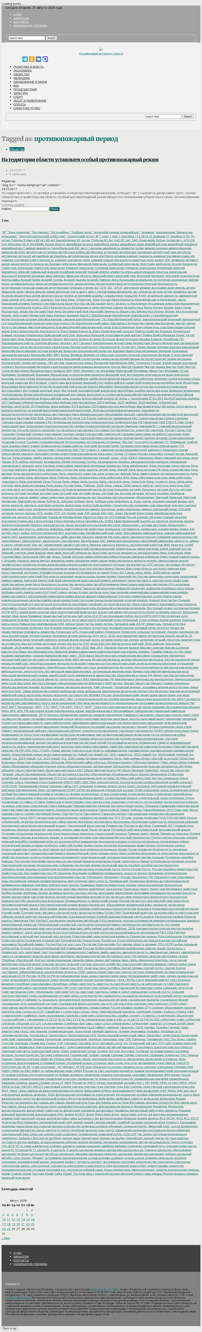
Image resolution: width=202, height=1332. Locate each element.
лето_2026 (107, 636)
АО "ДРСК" (115, 288)
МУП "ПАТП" (74, 707)
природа (101, 885)
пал (113, 806)
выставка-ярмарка (78, 414)
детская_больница (142, 489)
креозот (176, 612)
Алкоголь (162, 272)
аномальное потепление (153, 280)
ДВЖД (132, 458)
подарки (37, 845)
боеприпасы (34, 335)
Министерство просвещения (173, 675)
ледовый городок (121, 628)
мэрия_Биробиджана (89, 711)
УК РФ (80, 1067)
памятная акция (187, 806)
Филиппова (175, 1106)
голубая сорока (73, 434)
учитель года (93, 1087)
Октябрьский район (129, 778)
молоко (47, 695)
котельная (181, 608)
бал (57, 299)
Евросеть (89, 517)
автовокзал (10, 256)
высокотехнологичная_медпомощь (27, 414)
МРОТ (181, 699)
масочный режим (123, 655)
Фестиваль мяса (185, 1102)
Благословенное (123, 327)
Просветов (126, 901)
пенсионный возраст (51, 825)
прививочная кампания (18, 885)
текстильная (37, 1031)
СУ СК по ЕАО (62, 1019)
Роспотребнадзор (129, 940)
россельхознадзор (156, 940)
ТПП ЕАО (164, 1043)
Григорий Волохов (96, 446)
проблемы (29, 893)
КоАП (53, 592)
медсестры (103, 663)
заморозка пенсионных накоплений (131, 541)
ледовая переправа (63, 628)
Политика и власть (28, 67)
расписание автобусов (82, 920)
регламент (114, 924)
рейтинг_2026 (124, 928)
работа (172, 913)
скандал (104, 976)
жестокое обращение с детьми (129, 525)
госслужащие (95, 442)
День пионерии (36, 477)
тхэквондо (171, 1055)
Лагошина (120, 624)
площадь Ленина (184, 837)
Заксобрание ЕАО (93, 541)
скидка (171, 976)
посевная (177, 861)
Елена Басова (43, 521)
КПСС (14, 612)
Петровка (8, 833)
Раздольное (163, 916)
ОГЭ (56, 778)
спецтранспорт (158, 1003)
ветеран (155, 359)
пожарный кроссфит (16, 853)
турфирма (156, 1055)
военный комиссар (15, 382)
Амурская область (78, 276)
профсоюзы (176, 905)
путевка (98, 913)
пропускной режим (104, 901)
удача (159, 1063)
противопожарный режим (58, 905)
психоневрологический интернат (175, 909)
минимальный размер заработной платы (45, 675)
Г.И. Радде (88, 418)
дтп (63, 513)
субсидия (22, 1023)
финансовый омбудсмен (146, 1110)
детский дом (68, 493)
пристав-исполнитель (47, 889)
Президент (94, 877)
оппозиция (158, 786)
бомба (147, 335)
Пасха (22, 818)
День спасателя (110, 481)
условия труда (48, 1083)
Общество (21, 74)
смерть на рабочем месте (147, 984)
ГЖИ (161, 422)
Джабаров (176, 493)
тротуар (114, 1051)
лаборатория (74, 624)
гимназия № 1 (148, 426)
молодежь (34, 695)
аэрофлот (47, 299)
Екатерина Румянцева (17, 521)
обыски (143, 774)
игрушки (77, 557)
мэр (32, 711)
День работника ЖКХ (113, 477)
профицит (159, 905)
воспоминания (176, 386)
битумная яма (149, 323)
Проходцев (10, 909)
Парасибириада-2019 (158, 810)
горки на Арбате (154, 434)
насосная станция (134, 727)
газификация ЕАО (125, 418)
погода (135, 841)
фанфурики (150, 1090)
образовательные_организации (88, 766)
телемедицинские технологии (69, 1031)
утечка (99, 1083)
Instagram (173, 240)
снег (73, 988)
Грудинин (126, 446)
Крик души (19, 616)
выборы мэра (49, 402)
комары (182, 592)
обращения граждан (145, 766)
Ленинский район (91, 632)
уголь (118, 1063)
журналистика (74, 533)
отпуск (189, 798)
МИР (108, 683)
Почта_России (151, 869)
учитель (77, 1087)
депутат (148, 485)
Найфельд (130, 715)
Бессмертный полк (75, 311)
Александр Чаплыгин (123, 268)
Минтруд (38, 683)
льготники (34, 644)
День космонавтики (175, 469)
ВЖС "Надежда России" (144, 363)
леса (5, 636)
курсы (6, 624)
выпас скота (175, 406)
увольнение (135, 1059)
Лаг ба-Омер (93, 624)
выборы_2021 (114, 402)
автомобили (40, 256)
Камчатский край (49, 580)
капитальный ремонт (95, 580)
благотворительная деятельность (35, 331)
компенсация (50, 600)
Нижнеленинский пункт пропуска (50, 746)
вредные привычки (169, 390)
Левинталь (153, 624)
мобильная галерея (45, 691)
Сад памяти (56, 952)
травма (176, 1043)
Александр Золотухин (139, 264)
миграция (57, 671)
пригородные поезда (63, 885)
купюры (153, 620)
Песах (93, 829)
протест (140, 901)
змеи (50, 553)
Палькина (151, 806)
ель (101, 521)
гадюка (101, 418)
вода (161, 375)
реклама (141, 928)
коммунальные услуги (146, 596)
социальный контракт (42, 1003)
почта (115, 869)
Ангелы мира (11, 280)
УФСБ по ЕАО (11, 1087)
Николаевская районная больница (148, 746)
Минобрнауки (124, 679)
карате (146, 580)
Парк (177, 810)
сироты (126, 972)
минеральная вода (175, 671)
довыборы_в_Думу (127, 501)
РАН (31, 920)
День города (180, 466)
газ (109, 418)
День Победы (58, 477)
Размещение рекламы (30, 25)
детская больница (47, 489)
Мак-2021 (96, 647)
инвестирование (77, 560)
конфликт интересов (104, 604)
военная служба (165, 379)
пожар (122, 849)
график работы (72, 446)
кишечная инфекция (115, 588)
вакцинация (190, 347)
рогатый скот (49, 936)
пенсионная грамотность (148, 822)
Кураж (164, 620)
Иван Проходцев (25, 557)
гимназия (131, 426)
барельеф (56, 303)
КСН (95, 616)
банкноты (127, 299)
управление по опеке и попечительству (105, 1079)
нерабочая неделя (117, 738)
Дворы (6, 462)
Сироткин (113, 972)
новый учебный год (179, 754)
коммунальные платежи (113, 596)
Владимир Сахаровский (18, 375)
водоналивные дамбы (82, 379)
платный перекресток (134, 837)
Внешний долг (115, 375)
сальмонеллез (75, 952)
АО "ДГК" (100, 288)
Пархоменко (91, 814)
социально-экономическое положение (69, 1000)
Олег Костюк (153, 778)
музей (6, 703)
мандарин (113, 651)
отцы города (92, 802)
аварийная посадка (79, 244)
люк (108, 644)
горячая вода (112, 438)
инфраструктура (79, 568)
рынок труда (165, 948)
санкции (154, 956)
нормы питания (86, 758)
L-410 (184, 240)
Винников (37, 371)
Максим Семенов (151, 647)
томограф (20, 1043)
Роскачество (50, 940)
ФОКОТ (80, 1114)
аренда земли (44, 291)
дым (79, 513)
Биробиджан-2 (142, 315)
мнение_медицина (66, 687)
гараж (17, 422)
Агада (93, 256)
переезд (22, 829)
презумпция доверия (23, 881)
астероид (66, 295)
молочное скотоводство (70, 695)
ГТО (181, 446)
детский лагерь (89, 493)
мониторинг (149, 695)
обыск (133, 774)
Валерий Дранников (173, 351)
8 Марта (29, 240)
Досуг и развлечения (29, 100)
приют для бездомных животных (173, 889)
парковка (8, 814)
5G (187, 236)
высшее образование (107, 414)
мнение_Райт (90, 687)
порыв (76, 861)
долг (190, 501)
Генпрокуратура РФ (127, 422)
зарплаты (122, 545)
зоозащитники (148, 553)
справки (138, 1007)
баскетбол (71, 303)
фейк (102, 1098)
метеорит (126, 667)
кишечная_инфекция (145, 588)
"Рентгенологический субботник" (42, 236)
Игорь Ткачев (61, 557)
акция (6, 264)
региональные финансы (182, 920)
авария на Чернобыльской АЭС (58, 248)
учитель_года (140, 1087)
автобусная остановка (41, 252)
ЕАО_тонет (115, 513)
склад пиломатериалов (66, 980)
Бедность (122, 303)
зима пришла (36, 553)
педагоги (27, 822)
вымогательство (154, 406)
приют (144, 889)
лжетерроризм (126, 636)
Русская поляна (93, 948)
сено (102, 968)
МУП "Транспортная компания (106, 707)
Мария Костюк (173, 651)
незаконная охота (146, 735)
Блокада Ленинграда (174, 331)
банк (63, 299)
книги (38, 592)
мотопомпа (111, 699)
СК (19, 976)
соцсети (106, 1003)
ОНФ (5, 786)
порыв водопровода (96, 861)
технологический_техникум (81, 1039)
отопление (176, 798)
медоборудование (42, 663)
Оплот (131, 786)
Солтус (166, 992)
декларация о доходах (18, 466)
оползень (143, 786)
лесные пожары (39, 636)
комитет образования (31, 596)
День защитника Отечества (57, 469)
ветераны (169, 359)
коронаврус (10, 608)
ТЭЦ (182, 1055)
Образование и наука (30, 82)
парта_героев (24, 814)
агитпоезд (106, 256)
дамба (37, 458)
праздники (79, 873)
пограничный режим (16, 845)
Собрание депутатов (177, 988)
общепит (8, 770)
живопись (56, 529)
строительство (105, 1015)
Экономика (22, 70)
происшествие (121, 897)
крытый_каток (81, 616)
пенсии (71, 822)
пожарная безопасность (154, 849)
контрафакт (80, 604)
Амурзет (59, 276)
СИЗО (81, 972)
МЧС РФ (22, 711)
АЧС (22, 299)
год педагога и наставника (74, 430)
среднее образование (167, 1007)
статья (84, 1011)
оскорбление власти (183, 790)
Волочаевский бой (61, 386)
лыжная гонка (190, 640)
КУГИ (147, 616)
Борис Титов (184, 335)
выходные (9, 418)
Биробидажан (101, 315)
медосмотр (64, 663)
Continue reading (13, 205)
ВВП (56, 355)
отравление (10, 802)
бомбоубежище (163, 335)
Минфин (51, 683)
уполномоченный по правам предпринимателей (138, 1071)
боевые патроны (13, 335)
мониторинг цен (170, 695)
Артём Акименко (175, 291)
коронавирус (149, 604)
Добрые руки (103, 501)
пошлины (169, 869)
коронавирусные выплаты (178, 604)
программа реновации (149, 893)
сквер (114, 976)
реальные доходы (120, 920)
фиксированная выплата (115, 1106)
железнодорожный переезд (22, 525)
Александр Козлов (168, 264)
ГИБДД (170, 422)
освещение (151, 790)
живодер (42, 529)
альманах (38, 276)
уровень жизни (26, 1083)
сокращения (138, 992)
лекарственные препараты (21, 632)
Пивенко (133, 833)
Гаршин (39, 422)
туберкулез (60, 1055)
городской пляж (90, 438)
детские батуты (168, 489)
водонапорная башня (114, 379)
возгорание (73, 382)
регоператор (131, 924)
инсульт (159, 564)
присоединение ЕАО (16, 889)
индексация (45, 564)
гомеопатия (112, 434)
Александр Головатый (107, 264)
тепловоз (152, 1031)
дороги (68, 509)
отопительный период (120, 798)
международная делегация (131, 663)
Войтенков (142, 382)
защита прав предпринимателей (25, 549)
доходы (30, 513)
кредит (91, 612)
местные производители (101, 667)
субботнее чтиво (172, 1019)
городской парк (67, 438)
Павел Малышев (60, 806)
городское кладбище (40, 438)
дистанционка (100, 497)
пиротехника (11, 837)
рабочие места (60, 916)
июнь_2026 (151, 572)
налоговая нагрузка (98, 719)
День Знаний (117, 469)
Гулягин (90, 450)
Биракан (59, 315)
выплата (190, 406)
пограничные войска (174, 841)
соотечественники (15, 996)
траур (64, 1051)
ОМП (77, 782)
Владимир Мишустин (148, 371)
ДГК (14, 462)
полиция (157, 857)
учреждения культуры (178, 1087)
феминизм (167, 1098)
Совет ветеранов (14, 992)
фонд (90, 1114)
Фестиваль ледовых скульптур (151, 1102)
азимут (159, 260)
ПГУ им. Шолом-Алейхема (139, 818)
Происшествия (25, 89)
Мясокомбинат (123, 711)
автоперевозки (78, 256)
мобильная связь (72, 691)
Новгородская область (87, 750)
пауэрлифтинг (103, 818)
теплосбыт (153, 1035)
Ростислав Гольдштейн (98, 944)
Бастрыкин (98, 303)
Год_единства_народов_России (152, 430)
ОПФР (71, 790)
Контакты (21, 22)
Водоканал (44, 379)
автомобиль (58, 256)
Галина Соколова (175, 418)
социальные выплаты (143, 1000)
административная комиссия (174, 256)
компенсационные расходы (21, 600)
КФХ (60, 624)
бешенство (127, 311)
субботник (192, 1019)
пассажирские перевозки (146, 814)
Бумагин (156, 339)
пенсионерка (102, 822)
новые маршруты (64, 754)
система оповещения (147, 972)
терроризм (23, 1039)
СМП (66, 988)
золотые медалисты (122, 553)
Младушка (9, 687)
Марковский (53, 655)
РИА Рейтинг (176, 932)
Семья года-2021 (70, 968)
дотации (8, 513)
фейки (110, 1098)
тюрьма (7, 1059)
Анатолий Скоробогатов (182, 276)
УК (24, 1067)
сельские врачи (29, 964)
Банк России (101, 299)
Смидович (181, 984)
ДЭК (86, 513)
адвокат (132, 256)
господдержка (74, 442)
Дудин (71, 513)
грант (25, 446)
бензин (157, 307)
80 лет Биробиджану (60, 240)
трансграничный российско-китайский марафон (100, 1047)
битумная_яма (170, 323)
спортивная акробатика (18, 1007)
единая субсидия (149, 517)
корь (92, 608)
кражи (32, 612)
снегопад (84, 988)
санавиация (22, 956)
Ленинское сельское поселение (143, 632)
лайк (131, 624)
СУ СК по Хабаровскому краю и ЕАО (97, 1019)
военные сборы (188, 379)
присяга (82, 889)
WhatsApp (14, 244)
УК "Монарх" (65, 1067)
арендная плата (66, 291)
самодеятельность (134, 952)
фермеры (26, 1102)
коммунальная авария (80, 596)
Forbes (160, 240)
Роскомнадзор (70, 940)
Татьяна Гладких (167, 1027)
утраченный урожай (119, 1083)
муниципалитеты (102, 703)
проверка (55, 893)
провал (42, 893)
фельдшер (151, 1098)
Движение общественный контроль (163, 458)
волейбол (168, 382)
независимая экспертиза (57, 735)
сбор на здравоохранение (52, 960)
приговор (41, 885)
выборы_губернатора (161, 402)
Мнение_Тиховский (114, 687)
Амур (49, 276)
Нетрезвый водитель (122, 742)
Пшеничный (130, 913)
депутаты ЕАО (179, 485)
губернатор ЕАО (66, 450)
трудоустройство (26, 1055)
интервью (172, 564)
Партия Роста (72, 814)
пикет (144, 833)
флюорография (45, 1114)
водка (184, 375)
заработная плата (75, 545)
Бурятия (40, 343)
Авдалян (96, 248)
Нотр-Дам (121, 758)
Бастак (84, 303)
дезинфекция (107, 462)
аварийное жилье (106, 244)
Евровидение (72, 517)
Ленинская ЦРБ (66, 632)
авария (30, 248)
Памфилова (167, 806)
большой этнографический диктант (116, 335)
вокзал (156, 382)
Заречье (94, 545)
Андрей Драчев (74, 280)
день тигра (176, 481)
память (49, 810)
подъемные (108, 849)
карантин (134, 580)
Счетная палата (31, 1027)
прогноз (68, 893)
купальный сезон (109, 620)
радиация (78, 916)
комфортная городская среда (81, 600)
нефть (21, 746)
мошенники (143, 699)
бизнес (158, 311)
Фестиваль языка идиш (18, 1106)
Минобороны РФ (101, 679)
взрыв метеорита (39, 367)
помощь (7, 861)
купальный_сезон (134, 620)
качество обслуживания (102, 584)
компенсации (172, 596)
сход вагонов (11, 1027)
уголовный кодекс (52, 1063)
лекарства (176, 628)
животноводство (76, 529)
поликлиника (50, 857)
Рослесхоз (108, 940)
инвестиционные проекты (127, 560)
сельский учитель (79, 964)
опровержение (26, 790)
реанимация (143, 920)
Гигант (189, 422)
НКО (27, 750)
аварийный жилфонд (182, 244)
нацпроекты (144, 731)
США (90, 1027)
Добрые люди (83, 501)
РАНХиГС (42, 920)
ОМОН (68, 782)
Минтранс (23, 683)
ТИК (127, 1039)
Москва (28, 699)
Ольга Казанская (50, 782)
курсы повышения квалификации (33, 624)
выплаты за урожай (28, 410)
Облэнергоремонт (119, 762)
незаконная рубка (172, 735)
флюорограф (24, 1114)
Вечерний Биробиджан (110, 363)
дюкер (95, 513)
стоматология (11, 1015)
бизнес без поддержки (181, 311)
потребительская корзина (75, 869)
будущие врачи (112, 339)
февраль (26, 1094)
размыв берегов (184, 916)
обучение (185, 766)
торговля (70, 1043)
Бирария (72, 315)
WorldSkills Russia (41, 244)
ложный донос (89, 640)
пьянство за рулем (153, 913)
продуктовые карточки (27, 897)
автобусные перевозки (135, 252)
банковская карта (146, 299)
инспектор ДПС (141, 564)
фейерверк (89, 1098)
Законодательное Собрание (150, 537)
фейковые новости (129, 1098)
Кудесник (173, 616)
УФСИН (26, 1087)
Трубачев (142, 1051)
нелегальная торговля (61, 738)
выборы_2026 (135, 402)
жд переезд (159, 521)
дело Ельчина (44, 466)
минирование (85, 675)
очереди (178, 802)
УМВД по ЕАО (20, 1071)
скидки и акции (187, 976)
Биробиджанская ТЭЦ (91, 319)
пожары (103, 853)
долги (6, 505)
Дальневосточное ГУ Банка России (122, 454)
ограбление (10, 778)
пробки (16, 893)
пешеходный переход (110, 833)
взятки (67, 367)
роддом (65, 936)
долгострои (72, 505)
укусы (139, 1067)
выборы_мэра (48, 406)
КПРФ (6, 612)
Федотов (74, 1098)
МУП (5, 707)
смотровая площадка (47, 988)
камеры (17, 580)
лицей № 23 (183, 636)
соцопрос (93, 1003)
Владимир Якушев (48, 375)
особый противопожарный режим (26, 794)
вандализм (9, 355)
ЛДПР (140, 624)
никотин (7, 750)
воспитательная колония (148, 386)
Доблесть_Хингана (59, 501)
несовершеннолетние (62, 742)
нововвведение (115, 750)
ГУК (81, 450)
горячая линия (132, 438)
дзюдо (23, 497)
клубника (8, 592)
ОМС (85, 782)
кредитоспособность (143, 612)
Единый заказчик (174, 517)
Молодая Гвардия (167, 691)
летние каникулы (79, 636)
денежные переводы (105, 466)
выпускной (67, 410)
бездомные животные (163, 303)
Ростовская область (129, 944)
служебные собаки (64, 984)
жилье (174, 529)
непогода (96, 738)
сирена (91, 972)
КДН (171, 584)
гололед (37, 434)
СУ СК (48, 1019)
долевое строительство (116, 505)
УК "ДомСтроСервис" (41, 1067)
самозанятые (158, 952)
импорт (44, 560)
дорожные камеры (138, 509)
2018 (144, 236)
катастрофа (172, 580)
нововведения (183, 750)
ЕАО (103, 513)
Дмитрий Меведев (168, 497)
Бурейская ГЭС (173, 339)
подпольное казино (170, 845)
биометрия (37, 315)
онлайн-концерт (180, 782)
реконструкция (159, 928)
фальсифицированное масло (62, 1090)
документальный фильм (169, 501)
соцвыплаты (112, 996)
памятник (8, 810)
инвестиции (99, 560)
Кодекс (83, 592)
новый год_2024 (153, 754)
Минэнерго (96, 683)
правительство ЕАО (16, 873)
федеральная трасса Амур (181, 1094)
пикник (154, 833)
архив (35, 295)
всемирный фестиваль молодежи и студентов (86, 394)
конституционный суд (17, 604)
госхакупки (156, 442)
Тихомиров (154, 1039)
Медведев (99, 659)
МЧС (12, 711)
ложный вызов (68, 640)
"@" (4, 232)
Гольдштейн (93, 434)
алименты (116, 272)
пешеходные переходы (77, 833)
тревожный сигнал (82, 1051)
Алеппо (103, 272)
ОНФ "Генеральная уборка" (29, 786)
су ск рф (129, 1019)
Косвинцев (104, 608)
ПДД (162, 818)
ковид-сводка (68, 592)
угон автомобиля (142, 1063)
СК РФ (41, 976)
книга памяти (24, 592)
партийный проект (48, 814)
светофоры (112, 960)
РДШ (102, 920)
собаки (103, 988)
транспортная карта (16, 1051)
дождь (146, 501)
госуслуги (141, 442)
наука (179, 727)
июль (130, 572)
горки (138, 434)
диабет (33, 497)
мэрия (39, 711)
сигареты (70, 972)
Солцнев (177, 992)
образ (6, 766)
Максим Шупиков (176, 647)
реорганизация (44, 932)
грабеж (191, 442)
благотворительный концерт (113, 331)
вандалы (23, 355)
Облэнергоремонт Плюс (150, 762)
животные (96, 529)
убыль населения (94, 1059)
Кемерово (19, 588)
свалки (99, 960)
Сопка (32, 996)
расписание (57, 920)
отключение (118, 794)
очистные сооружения (31, 806)
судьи (97, 1023)
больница (83, 335)
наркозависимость (29, 723)
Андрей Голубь (51, 280)
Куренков (188, 620)
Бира (49, 315)
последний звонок (114, 865)
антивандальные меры (26, 284)
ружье (36, 948)
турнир (128, 1055)
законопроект (31, 541)
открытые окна (44, 798)
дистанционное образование (132, 497)
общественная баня (29, 770)
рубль (14, 948)
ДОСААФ (184, 509)
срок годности (25, 1011)
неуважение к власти (153, 742)
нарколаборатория (57, 723)
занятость (181, 541)
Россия (50, 944)
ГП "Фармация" (175, 442)
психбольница (100, 909)
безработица (133, 307)
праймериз (95, 873)
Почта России (130, 869)
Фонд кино (102, 1114)
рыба (109, 948)
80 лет (40, 240)
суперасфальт (121, 1023)
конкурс (142, 600)
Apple (151, 240)
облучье (99, 762)
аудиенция (155, 295)
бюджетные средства (17, 347)
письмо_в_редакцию (64, 837)
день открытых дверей (113, 473)
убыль (76, 1059)
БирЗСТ (85, 315)
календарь (156, 576)
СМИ (170, 984)
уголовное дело (173, 1059)
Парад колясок (108, 810)
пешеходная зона (46, 833)
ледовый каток (145, 628)
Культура (20, 93)
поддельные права (131, 845)
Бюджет (53, 343)
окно (98, 778)
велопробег (38, 359)
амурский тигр (125, 276)
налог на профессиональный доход (47, 719)
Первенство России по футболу (128, 825)
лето (95, 636)
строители (86, 1015)
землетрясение (147, 549)
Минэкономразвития (72, 683)
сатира (182, 956)
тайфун (99, 1027)
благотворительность (76, 331)
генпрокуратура (101, 422)
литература (155, 636)
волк (178, 382)
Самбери (92, 952)
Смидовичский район (17, 988)
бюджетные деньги (146, 343)
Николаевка (82, 746)
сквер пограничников (134, 976)
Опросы (19, 104)
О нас (17, 14)
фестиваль (41, 1102)
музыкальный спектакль (72, 703)
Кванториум (128, 584)
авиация (7, 252)
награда (52, 715)
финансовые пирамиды (112, 1110)
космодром (120, 608)
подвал (77, 845)
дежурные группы (83, 462)
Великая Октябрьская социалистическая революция (119, 355)
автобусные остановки (101, 252)
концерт (125, 604)
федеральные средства (19, 1098)
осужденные (89, 794)
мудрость (193, 699)
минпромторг (164, 679)
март (65, 655)
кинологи (46, 588)
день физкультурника (29, 485)
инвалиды (57, 560)
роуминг (150, 944)
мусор (132, 707)
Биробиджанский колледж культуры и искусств (41, 323)
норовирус (105, 758)
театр (23, 1031)
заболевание (132, 533)
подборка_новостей (57, 845)
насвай (99, 727)
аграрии (120, 256)
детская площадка (115, 489)
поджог (150, 845)
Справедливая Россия (104, 1007)
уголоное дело (103, 1063)
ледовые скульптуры (93, 628)
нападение (173, 719)
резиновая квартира (37, 928)
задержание (27, 537)
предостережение (150, 873)
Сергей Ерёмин (131, 968)
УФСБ (191, 1083)
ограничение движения (35, 778)
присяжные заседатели (105, 889)
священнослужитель (152, 960)
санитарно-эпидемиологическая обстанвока (90, 956)
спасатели (125, 1003)
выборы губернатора (24, 402)
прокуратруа (158, 897)
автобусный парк (164, 252)
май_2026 (144, 644)
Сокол (124, 992)
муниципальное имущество (174, 703)
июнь (139, 572)
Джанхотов (10, 497)
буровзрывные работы (18, 343)
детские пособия (26, 493)
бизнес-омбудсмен (15, 315)
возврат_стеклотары (50, 382)
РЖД (162, 932)
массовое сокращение (152, 655)
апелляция (131, 288)
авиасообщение (180, 248)
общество (166, 770)
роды (104, 936)
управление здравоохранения (23, 1079)
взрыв (166, 363)
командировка (139, 592)
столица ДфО (184, 1011)
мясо (109, 711)
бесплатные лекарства (18, 311)
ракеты (7, 920)
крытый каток (61, 616)
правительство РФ (43, 873)
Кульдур (35, 620)
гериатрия (150, 422)
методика (141, 667)
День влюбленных (134, 466)
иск (155, 568)
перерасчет (37, 829)
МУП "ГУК (57, 707)
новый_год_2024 (13, 758)
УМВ (189, 1067)
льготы (76, 644)
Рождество (137, 936)
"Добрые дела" (81, 232)
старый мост (53, 1011)
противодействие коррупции (168, 901)
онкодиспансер (107, 782)
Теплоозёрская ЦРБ (81, 1035)
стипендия (143, 1011)
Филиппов (159, 1106)
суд (32, 1023)
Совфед (114, 992)
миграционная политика (180, 667)
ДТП (56, 513)
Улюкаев (179, 1067)
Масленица (102, 655)
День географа (159, 466)
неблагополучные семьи (180, 731)
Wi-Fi (25, 244)
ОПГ (75, 786)
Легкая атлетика (173, 624)
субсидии (8, 1023)
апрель (179, 288)
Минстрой (9, 683)
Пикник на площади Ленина (179, 833)
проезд (49, 897)
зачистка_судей (181, 545)
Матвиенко (176, 655)
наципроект (110, 731)
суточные (169, 1023)
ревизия (158, 920)
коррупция (81, 608)
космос (168, 608)
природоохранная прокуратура (159, 885)
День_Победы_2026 (88, 485)
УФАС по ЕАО (168, 1083)
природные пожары (122, 885)
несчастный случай (92, 742)
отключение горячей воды (173, 794)
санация (37, 956)
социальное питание (112, 1000)
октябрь (108, 778)
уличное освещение (158, 1067)
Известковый (169, 557)
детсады (27, 489)
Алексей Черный (86, 272)
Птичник (26, 913)
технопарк (109, 1039)
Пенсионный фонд (80, 825)
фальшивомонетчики (126, 1090)
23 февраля (156, 236)
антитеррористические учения (70, 288)
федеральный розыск (51, 1098)
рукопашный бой (53, 948)
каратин (158, 580)
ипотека (98, 568)
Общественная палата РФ (102, 770)
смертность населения (112, 984)
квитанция (159, 584)
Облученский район (78, 762)
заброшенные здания (158, 533)
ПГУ (116, 818)
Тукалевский (78, 1055)
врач (113, 390)
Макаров (110, 647)
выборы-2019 (88, 406)
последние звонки (87, 865)
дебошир (35, 462)
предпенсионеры (14, 877)
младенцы (181, 683)
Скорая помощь (104, 980)
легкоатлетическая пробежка (22, 628)
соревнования (47, 996)
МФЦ (5, 711)
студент (134, 1015)
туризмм (116, 1055)
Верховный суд (74, 359)
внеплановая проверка (88, 375)
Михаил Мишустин (136, 683)
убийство (46, 1059)
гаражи (27, 422)
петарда (104, 829)
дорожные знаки (112, 509)
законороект (51, 541)
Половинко (172, 857)
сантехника (168, 956)
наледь (176, 715)
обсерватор (169, 766)
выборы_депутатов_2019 (20, 406)
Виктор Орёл (174, 367)
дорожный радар (164, 509)
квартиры (144, 584)
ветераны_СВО (42, 363)
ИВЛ (42, 557)
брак (20, 339)
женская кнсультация (57, 525)
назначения (113, 715)
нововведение (138, 750)
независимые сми (88, 735)
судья (106, 1023)
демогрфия (81, 466)
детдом (7, 489)
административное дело (72, 260)
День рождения (30, 481)
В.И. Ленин (138, 347)
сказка (93, 976)
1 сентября (126, 236)
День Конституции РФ (144, 469)
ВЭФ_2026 (44, 418)
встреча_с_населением (131, 398)
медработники (84, 663)
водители (172, 375)
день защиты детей (93, 469)
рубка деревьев (185, 944)
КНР (45, 592)
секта (172, 960)
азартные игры (142, 260)
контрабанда (61, 604)
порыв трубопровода (154, 861)
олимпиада (170, 778)
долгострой (90, 505)
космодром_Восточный (146, 608)
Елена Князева (64, 521)
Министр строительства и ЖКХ (66, 679)
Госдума (32, 442)
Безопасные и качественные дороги (97, 307)
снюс (94, 988)
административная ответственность (28, 260)
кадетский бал (37, 576)
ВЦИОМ (169, 398)
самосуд (7, 956)
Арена (29, 291)
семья (182, 964)
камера (7, 580)
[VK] (38, 59)
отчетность (134, 802)
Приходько (131, 889)
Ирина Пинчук (114, 568)
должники (141, 505)
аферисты (170, 295)
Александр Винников (76, 264)
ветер (144, 359)
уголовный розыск (79, 1063)
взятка (57, 367)
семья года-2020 (45, 968)
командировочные (163, 592)
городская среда (13, 438)
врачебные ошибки (131, 390)
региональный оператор (19, 924)
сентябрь (113, 968)
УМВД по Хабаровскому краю (52, 1071)
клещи (189, 588)
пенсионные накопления (19, 825)
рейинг (96, 928)
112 (137, 236)
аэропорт (32, 299)
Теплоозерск (38, 1035)
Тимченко (138, 1039)
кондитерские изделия (120, 600)
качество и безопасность (42, 584)
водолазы (59, 379)
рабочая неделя (13, 916)
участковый (51, 1087)
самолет (174, 952)
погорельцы (150, 841)
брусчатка (70, 339)
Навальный (161, 711)
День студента (156, 481)
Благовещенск (44, 327)
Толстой (7, 1043)
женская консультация (89, 525)
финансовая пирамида (79, 1110)
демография (64, 466)
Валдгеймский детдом (31, 351)
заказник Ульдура (80, 537)
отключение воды (140, 794)
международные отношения (173, 663)
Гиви (180, 422)
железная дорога (181, 521)
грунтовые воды (146, 446)
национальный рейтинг (29, 731)
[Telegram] (25, 59)
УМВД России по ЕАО (88, 1071)
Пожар (132, 849)
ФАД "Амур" (10, 1090)
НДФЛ (158, 731)
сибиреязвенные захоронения (40, 972)
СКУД (120, 980)
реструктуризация (69, 932)
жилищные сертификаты (122, 529)
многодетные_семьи (16, 691)
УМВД (6, 1071)
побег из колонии (58, 841)
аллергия (24, 276)
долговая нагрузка (50, 505)
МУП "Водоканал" (21, 707)
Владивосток (90, 371)
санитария (51, 956)
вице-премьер (55, 371)
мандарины (129, 651)
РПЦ (161, 944)
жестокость (27, 529)
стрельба (71, 1015)
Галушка (7, 422)
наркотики (138, 723)
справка (126, 1007)
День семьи (70, 481)
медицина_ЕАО (159, 659)
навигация (177, 711)
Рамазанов (20, 920)
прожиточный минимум (72, 897)
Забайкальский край (99, 533)
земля (163, 549)
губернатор (10, 450)
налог (186, 715)
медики (126, 659)
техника (38, 1039)
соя (115, 1003)
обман (173, 762)
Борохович (9, 339)
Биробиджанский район (92, 323)
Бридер (46, 339)
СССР (40, 1011)
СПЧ (147, 1007)
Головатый (23, 434)
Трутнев (45, 1055)
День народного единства (77, 473)
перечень (53, 829)
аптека (190, 288)
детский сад (110, 493)
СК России (28, 976)
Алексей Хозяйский (60, 272)
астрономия (82, 295)
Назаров (98, 715)
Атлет (142, 295)
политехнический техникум (100, 857)
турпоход (141, 1055)
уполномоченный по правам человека (55, 1075)
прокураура (55, 901)
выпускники (50, 410)
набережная (143, 711)
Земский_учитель (14, 553)
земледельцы (125, 549)
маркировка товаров (29, 655)
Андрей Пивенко (98, 280)
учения (65, 1087)
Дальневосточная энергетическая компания (65, 454)
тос (125, 1043)
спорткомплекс (78, 1007)
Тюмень (192, 1055)
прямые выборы (78, 909)
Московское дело (46, 699)
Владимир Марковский (116, 371)
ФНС (60, 1114)
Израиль (22, 560)
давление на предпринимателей (123, 450)
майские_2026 (12, 647)
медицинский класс (15, 663)
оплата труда (116, 786)
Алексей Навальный (31, 272)
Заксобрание (70, 541)
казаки (100, 576)
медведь (113, 659)
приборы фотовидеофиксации (167, 881)
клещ (180, 588)
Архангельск (22, 295)
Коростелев (27, 608)
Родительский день (85, 936)
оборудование (189, 762)
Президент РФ (142, 877)
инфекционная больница (19, 568)
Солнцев (154, 992)
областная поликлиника (33, 762)
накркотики (162, 715)
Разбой (101, 916)
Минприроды (144, 679)
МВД (75, 659)
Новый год (85, 754)
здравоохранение (102, 549)
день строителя (133, 481)
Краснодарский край (71, 612)
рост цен (74, 944)
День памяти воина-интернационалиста (160, 473)
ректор (175, 928)
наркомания (80, 723)
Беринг (168, 307)
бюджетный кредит (84, 347)
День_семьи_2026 (117, 485)
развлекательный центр (125, 916)
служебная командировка (32, 984)
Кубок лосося (133, 616)
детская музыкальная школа (81, 489)
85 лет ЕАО (111, 240)
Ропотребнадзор (169, 936)
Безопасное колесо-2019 (32, 307)
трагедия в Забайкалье (18, 1047)
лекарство (47, 632)
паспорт (122, 814)
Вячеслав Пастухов (66, 418)
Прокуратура (177, 897)
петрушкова (24, 833)
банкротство (39, 303)
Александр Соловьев (93, 268)
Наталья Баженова (161, 727)
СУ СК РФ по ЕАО (147, 1019)
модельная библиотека (137, 691)
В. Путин (123, 347)
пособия (146, 865)
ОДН (63, 778)
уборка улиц (62, 1059)
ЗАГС (14, 537)
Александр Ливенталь (33, 268)
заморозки (165, 541)
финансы (171, 1110)
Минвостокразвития (146, 671)
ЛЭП (85, 644)
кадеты (53, 576)
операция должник (92, 786)
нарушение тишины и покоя (22, 727)
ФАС (179, 1090)
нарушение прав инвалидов (166, 723)
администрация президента (110, 260)
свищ (125, 960)
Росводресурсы (13, 940)
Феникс (180, 1098)
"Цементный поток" (80, 236)
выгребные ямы (130, 406)
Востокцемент (12, 390)
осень (164, 790)
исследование (85, 572)
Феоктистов (10, 1102)
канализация (70, 580)
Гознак (180, 430)
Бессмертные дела (47, 311)
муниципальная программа (134, 703)
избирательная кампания (126, 557)
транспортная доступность (173, 1047)
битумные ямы (23, 327)
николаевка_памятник (107, 746)
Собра (157, 988)
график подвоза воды (45, 446)
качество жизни (13, 584)
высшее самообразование (142, 414)
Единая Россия (125, 517)
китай (95, 588)
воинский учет (93, 382)
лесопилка (59, 636)
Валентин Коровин (111, 351)
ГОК (188, 430)
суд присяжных (52, 1023)
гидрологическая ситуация (104, 426)
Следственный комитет (152, 980)
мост (63, 699)
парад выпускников (83, 810)
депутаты (161, 485)
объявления (120, 774)
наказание (146, 715)
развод (148, 916)
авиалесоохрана (156, 248)
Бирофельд (118, 323)
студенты (147, 1015)
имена (34, 560)
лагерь (108, 624)
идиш (88, 557)
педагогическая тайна (50, 822)
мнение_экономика (143, 687)
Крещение (190, 612)
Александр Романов (63, 268)
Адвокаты (145, 256)
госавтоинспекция (181, 438)
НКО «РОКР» (40, 750)
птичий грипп (11, 913)
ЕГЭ (111, 517)
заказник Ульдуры (107, 537)
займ (63, 537)
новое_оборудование (17, 754)
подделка (110, 845)
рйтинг (34, 936)
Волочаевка (10, 386)
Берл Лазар (183, 307)
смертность (87, 984)
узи (19, 1067)
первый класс (184, 825)
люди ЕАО (97, 644)
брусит (57, 339)
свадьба (77, 960)
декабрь (123, 462)
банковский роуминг (16, 303)
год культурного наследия (35, 430)
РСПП (169, 944)
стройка (122, 1015)
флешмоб (8, 1114)
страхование (54, 1015)
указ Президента (97, 1067)
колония (122, 592)
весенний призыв (127, 359)
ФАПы (171, 1090)
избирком (151, 557)
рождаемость (119, 936)
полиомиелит (70, 857)
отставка (25, 802)
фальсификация (30, 1090)
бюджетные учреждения (51, 347)
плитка (167, 837)
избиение (100, 557)
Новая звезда (60, 750)
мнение (22, 687)
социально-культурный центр (159, 996)
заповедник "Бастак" (28, 545)
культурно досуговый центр (76, 620)
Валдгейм (8, 351)
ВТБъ (152, 398)
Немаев (83, 738)
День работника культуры (148, 477)
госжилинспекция (51, 442)
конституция (42, 604)
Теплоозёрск (57, 1035)
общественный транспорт (140, 770)
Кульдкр (22, 620)
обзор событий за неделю (159, 758)
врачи (150, 390)
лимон (142, 636)
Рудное (25, 948)
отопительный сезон (152, 798)
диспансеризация (77, 497)
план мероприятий (105, 837)
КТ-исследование (111, 616)
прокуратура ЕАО (14, 901)
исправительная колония (57, 572)
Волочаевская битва (33, 386)
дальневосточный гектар (166, 454)
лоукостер (120, 640)
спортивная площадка (51, 1007)
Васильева (38, 355)
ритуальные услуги (15, 936)
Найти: (6, 209)
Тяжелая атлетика (26, 1059)
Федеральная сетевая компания (138, 1094)
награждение (68, 715)
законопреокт (11, 541)
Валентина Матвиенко (141, 351)
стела (93, 1011)
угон (126, 1063)
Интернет (187, 564)
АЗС (168, 260)
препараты (59, 881)
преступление (77, 881)
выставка (58, 414)
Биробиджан (121, 315)
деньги (136, 485)
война (108, 382)
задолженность (48, 537)
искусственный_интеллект (20, 572)
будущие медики (137, 339)
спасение (140, 1003)
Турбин (93, 1055)
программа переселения (115, 893)
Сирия (101, 972)
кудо (184, 616)
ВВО (49, 355)
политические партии (135, 857)
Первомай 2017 (162, 825)
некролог (38, 738)
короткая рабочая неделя (54, 608)
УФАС (154, 1083)
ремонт (7, 932)
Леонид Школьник (180, 632)
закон (125, 537)
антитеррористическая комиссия (25, 288)
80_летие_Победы (89, 240)
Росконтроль (91, 940)
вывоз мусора (109, 406)
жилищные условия (154, 529)
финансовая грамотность (44, 1110)
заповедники (52, 545)
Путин (108, 913)
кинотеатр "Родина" (67, 588)
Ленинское (112, 632)
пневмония (37, 841)
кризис (6, 616)
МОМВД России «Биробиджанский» (114, 695)
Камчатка (30, 580)
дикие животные (51, 497)
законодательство (184, 537)
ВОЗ (31, 382)
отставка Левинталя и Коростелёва (57, 802)
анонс (6, 284)
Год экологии (119, 430)
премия (45, 881)
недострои (31, 735)
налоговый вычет (152, 719)
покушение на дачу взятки (158, 853)
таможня (112, 1027)
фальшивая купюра (97, 1090)
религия (187, 928)
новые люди (42, 754)
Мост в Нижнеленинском (85, 699)
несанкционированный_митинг (24, 742)
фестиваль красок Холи (112, 1102)
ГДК (48, 422)
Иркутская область (138, 568)
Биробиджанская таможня (56, 319)
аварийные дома (131, 244)
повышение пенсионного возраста (105, 841)
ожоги (72, 778)
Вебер (65, 355)
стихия (156, 1011)
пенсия (99, 825)
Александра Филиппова (156, 268)
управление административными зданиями (114, 1075)
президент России (117, 877)
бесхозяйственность (104, 311)
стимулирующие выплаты (116, 1011)
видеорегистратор (107, 367)
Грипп (114, 446)
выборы (181, 398)
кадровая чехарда (72, 576)
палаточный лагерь (130, 806)
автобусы (184, 252)
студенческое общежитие (174, 1015)
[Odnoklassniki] (32, 59)
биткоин (133, 323)
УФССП (37, 1087)
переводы (9, 829)
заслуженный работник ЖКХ (149, 545)
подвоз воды (93, 845)
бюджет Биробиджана (96, 343)
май (134, 644)
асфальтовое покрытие (121, 295)
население (113, 727)
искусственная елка (172, 568)
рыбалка (119, 948)
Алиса (128, 272)
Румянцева (74, 948)
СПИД (173, 1003)
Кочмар (194, 608)
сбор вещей (24, 960)
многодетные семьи (183, 687)
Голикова (8, 434)
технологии (52, 1039)
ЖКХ (16, 85)
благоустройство (146, 331)
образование (20, 766)
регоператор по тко (155, 924)
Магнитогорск (121, 644)
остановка (57, 794)
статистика (70, 1011)
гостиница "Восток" (119, 442)
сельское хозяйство (106, 964)
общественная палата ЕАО (63, 770)
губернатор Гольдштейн (36, 450)
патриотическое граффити (73, 818)
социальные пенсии (173, 1000)
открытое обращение (17, 798)
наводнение (10, 715)
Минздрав (9, 675)
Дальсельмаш (21, 458)
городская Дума (178, 434)
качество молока (73, 584)
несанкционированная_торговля (154, 738)
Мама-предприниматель (35, 651)
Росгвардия (32, 940)
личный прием (12, 640)
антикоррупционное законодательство (72, 284)
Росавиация (191, 936)
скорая (88, 980)
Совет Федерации (39, 992)
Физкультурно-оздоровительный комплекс (66, 1106)
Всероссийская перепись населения (146, 394)
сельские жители (53, 964)
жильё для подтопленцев (38, 533)
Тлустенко (177, 1039)
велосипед (55, 359)
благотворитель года (150, 327)
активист (191, 260)
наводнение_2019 (32, 715)
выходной (190, 414)
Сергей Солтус (153, 968)
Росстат (61, 944)
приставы (70, 889)
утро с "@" (142, 1083)
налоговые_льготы (125, 719)
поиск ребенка (128, 853)
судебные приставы (77, 1023)
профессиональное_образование (101, 905)
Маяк (68, 659)
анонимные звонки (184, 280)
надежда (85, 715)
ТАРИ (138, 1027)
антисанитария (112, 284)
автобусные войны (71, 252)
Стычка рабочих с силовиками (23, 1019)
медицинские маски (184, 659)
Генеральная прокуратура (71, 422)
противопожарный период (20, 905)
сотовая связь (68, 996)
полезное (22, 857)
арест (82, 291)
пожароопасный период (47, 853)
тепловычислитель (15, 1035)
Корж (136, 604)
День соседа (88, 481)
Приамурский (118, 881)
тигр (120, 1039)
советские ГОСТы (66, 992)
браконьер (32, 339)
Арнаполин (124, 291)
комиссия (8, 596)
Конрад (154, 600)
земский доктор (180, 549)
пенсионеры (121, 822)
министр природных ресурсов (23, 679)
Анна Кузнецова (123, 280)
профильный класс (138, 905)
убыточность (116, 1059)
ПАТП (31, 818)
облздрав (57, 762)
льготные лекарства (56, 644)
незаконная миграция (117, 735)
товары (190, 1039)
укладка (116, 1067)
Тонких (50, 1043)
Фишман (184, 1110)
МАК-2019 (66, 647)
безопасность (60, 307)
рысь (179, 948)
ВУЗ (160, 398)
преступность (98, 881)
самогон (114, 952)
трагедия (189, 1043)
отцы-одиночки (113, 802)
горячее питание (155, 438)
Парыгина (108, 814)
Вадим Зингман (157, 347)
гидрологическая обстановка (64, 426)
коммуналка (55, 596)
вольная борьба (86, 386)
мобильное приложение (102, 691)
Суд (38, 1023)
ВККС (77, 371)
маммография (77, 651)
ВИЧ (69, 371)
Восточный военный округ (41, 390)
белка (147, 307)
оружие (128, 790)
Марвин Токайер (150, 651)
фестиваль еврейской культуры (72, 1102)
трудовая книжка (161, 1051)
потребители (46, 869)
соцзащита (129, 996)
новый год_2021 (105, 754)
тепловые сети (170, 1031)
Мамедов (60, 651)
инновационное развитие (73, 564)
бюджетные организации (180, 343)
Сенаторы (90, 968)
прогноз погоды (86, 893)
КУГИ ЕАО (159, 616)
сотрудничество (91, 996)
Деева (65, 462)
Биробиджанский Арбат (124, 319)
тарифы (149, 1027)
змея (57, 553)
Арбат (20, 291)
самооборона (190, 952)
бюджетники (122, 343)
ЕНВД (108, 521)
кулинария (9, 620)
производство (99, 897)
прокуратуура (36, 901)
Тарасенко (126, 1027)
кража (23, 612)
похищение (102, 869)
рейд (87, 928)
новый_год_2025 (37, 758)
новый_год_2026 (62, 758)
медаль (85, 659)
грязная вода (168, 446)
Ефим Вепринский (126, 521)
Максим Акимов (128, 647)
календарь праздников (180, 576)
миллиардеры (121, 671)
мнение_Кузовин (40, 687)
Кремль (164, 612)
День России (51, 481)
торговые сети (87, 1043)
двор (194, 458)
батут (110, 303)
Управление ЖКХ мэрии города (168, 1075)
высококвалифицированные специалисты (129, 410)
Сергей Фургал (175, 968)
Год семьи (101, 430)
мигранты (156, 667)
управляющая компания (151, 1079)
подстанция (50, 849)
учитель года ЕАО (116, 1087)
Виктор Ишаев (154, 367)
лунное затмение (141, 640)
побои (75, 841)
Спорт (18, 97)
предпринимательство (69, 877)
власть (67, 375)
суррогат (155, 1023)
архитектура (49, 295)
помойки (186, 857)
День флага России (59, 485)
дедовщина (51, 462)
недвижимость (12, 735)
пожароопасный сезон (81, 853)
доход (19, 513)
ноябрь (134, 758)
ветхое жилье (83, 363)
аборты (59, 244)
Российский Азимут (31, 944)
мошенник (127, 699)
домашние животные (17, 509)
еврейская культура (167, 513)
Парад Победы (130, 810)
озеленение (86, 778)
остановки (72, 794)
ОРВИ (80, 790)
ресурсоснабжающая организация (134, 932)
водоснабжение (142, 379)
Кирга (86, 588)
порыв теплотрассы (125, 861)
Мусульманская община (182, 707)
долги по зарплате (23, 505)
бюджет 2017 (70, 343)
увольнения (153, 1059)
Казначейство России (132, 576)
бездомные (138, 303)
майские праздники (166, 644)
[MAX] (45, 59)
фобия (69, 1114)
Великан (76, 355)
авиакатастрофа (132, 248)
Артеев (157, 291)
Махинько (56, 659)
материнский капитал (17, 659)
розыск (151, 936)
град (5, 446)
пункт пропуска (81, 913)
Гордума (127, 434)
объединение (100, 774)
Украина (128, 1067)
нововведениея (160, 750)
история (102, 572)
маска (89, 655)
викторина (22, 371)
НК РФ (18, 750)
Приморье (87, 885)
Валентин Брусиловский (80, 351)
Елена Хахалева (86, 521)
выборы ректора (71, 402)
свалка (89, 960)
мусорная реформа (151, 707)
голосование (52, 434)
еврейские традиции (46, 517)
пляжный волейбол (15, 841)
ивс (48, 557)
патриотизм (45, 818)
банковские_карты (172, 299)
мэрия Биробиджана (59, 711)
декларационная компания (149, 462)
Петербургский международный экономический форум (150, 829)
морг (186, 695)
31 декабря (173, 236)
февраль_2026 (44, 1094)
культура (48, 620)
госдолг (20, 442)
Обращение (121, 766)
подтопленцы (89, 849)
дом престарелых (183, 505)
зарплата (108, 545)
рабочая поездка (36, 916)
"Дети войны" (59, 232)
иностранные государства (111, 564)
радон (91, 916)
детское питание (131, 493)
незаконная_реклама (16, 738)
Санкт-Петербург (135, 956)
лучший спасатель (167, 640)
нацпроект (127, 731)
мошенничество (164, 699)
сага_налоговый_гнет (32, 952)
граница (14, 446)
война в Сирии (123, 382)
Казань (111, 576)
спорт (182, 1003)
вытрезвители (172, 414)
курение (175, 620)
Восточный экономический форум (85, 390)
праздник (64, 873)
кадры (90, 576)
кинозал (33, 588)
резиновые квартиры (67, 928)
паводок (91, 806)
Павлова (78, 806)
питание (85, 837)
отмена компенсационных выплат (79, 798)
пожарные (180, 849)
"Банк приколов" (19, 232)
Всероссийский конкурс (98, 398)
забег (118, 533)
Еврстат (102, 517)
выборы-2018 (68, 406)
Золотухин (99, 553)
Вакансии (21, 18)
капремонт (119, 580)
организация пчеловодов (103, 790)
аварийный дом (155, 244)
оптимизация (56, 790)
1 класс (103, 236)
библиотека (144, 311)
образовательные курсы (47, 766)
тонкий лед (36, 1043)
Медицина (21, 78)
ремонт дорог (22, 932)
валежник (55, 351)
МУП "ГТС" (42, 707)
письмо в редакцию (34, 837)
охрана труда (162, 802)
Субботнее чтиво (26, 108)
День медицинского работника (35, 473)
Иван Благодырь (171, 553)
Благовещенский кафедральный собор (83, 327)
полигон (35, 857)
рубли (6, 948)
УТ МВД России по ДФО (76, 1083)
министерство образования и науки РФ (123, 675)
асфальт (97, 295)
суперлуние (140, 1023)
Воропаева (121, 386)
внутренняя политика (142, 375)
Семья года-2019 (20, 968)
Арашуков (9, 291)
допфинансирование (47, 509)
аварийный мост (13, 248)
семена (171, 964)
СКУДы (129, 980)
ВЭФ (33, 418)
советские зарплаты (93, 992)
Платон (156, 837)
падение (103, 806)
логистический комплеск (39, 640)
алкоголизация (144, 272)
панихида (62, 810)
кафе (185, 580)
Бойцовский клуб (55, 335)
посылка (30, 869)
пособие (134, 865)
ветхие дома (63, 363)
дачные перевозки (84, 458)
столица (167, 1011)
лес (196, 632)
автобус (19, 252)
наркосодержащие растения (110, 723)
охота (147, 802)
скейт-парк (157, 976)
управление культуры (61, 1079)
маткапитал (40, 659)
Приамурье (136, 881)
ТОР (59, 1043)
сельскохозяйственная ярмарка (143, 964)
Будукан (95, 339)
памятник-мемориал (29, 810)
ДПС (39, 513)
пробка (6, 893)
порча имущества (59, 861)
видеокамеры (83, 367)
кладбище (168, 588)
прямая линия (57, 909)
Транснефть (144, 1047)
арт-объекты (142, 291)
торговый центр (110, 1043)
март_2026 (77, 655)
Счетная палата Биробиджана (64, 1027)
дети (17, 489)
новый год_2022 (129, 754)
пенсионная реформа (182, 822)
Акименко (178, 260)
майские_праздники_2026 (40, 647)
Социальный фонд (72, 1003)
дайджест (154, 450)
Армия (111, 291)
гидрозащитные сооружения (22, 426)
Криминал (34, 616)
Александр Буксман (47, 264)
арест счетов (97, 291)
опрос (41, 790)
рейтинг (108, 928)
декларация (177, 462)
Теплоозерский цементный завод (120, 1035)
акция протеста (21, 264)
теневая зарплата (104, 1031)
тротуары (127, 1051)
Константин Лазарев (175, 600)
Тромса (102, 1051)
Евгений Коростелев (138, 513)
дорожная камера (87, 509)
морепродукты (12, 699)
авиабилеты (111, 248)
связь (133, 960)
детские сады (49, 493)
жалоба (145, 521)
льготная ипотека (14, 644)
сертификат (10, 972)
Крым (46, 616)
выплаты (8, 410)
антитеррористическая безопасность (150, 284)
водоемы (8, 379)
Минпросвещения (187, 679)
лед (46, 628)
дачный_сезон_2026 (112, 458)
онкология (160, 782)
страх (40, 1015)
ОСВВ (138, 790)
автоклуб (24, 256)
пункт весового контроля (51, 913)
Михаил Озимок (162, 683)
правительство (187, 869)
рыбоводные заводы (140, 948)
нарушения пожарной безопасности (68, 727)
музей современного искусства (32, 703)
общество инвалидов (30, 774)
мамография (97, 651)
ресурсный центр (96, 932)
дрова (48, 513)
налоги (78, 719)
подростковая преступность (22, 849)
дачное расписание (56, 458)
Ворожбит (105, 386)
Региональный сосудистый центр (61, 924)
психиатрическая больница (131, 909)
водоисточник (25, 379)
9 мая (142, 240)
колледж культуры (102, 592)
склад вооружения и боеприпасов (26, 980)
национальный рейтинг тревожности (74, 731)
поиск (113, 853)
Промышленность (77, 901)
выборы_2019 (94, 402)
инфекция (44, 568)
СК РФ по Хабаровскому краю (67, 976)
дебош (23, 462)
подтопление (69, 849)
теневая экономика (131, 1031)
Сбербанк (8, 960)
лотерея (106, 640)
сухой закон (185, 1023)
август (85, 248)
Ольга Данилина (26, 782)
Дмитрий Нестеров (31, 501)
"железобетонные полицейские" (116, 232)
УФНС (182, 1083)
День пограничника (83, 477)
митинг (117, 683)
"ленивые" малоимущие (157, 232)
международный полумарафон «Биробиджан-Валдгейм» (42, 667)
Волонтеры (190, 382)
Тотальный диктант (142, 1043)
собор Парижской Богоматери (131, 988)
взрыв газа (179, 363)
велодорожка (20, 359)
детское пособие (156, 493)
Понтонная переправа (29, 861)
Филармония (142, 1106)
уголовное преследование (20, 1063)
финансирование (14, 1110)
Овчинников (158, 774)
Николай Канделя (185, 746)
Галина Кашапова (150, 418)
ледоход (162, 628)
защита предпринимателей (68, 549)
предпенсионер (175, 873)
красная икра (47, 612)
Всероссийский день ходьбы (60, 398)
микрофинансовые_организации (87, 671)
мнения (162, 687)
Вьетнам (23, 418)
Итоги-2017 (117, 572)
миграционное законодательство (26, 671)
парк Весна (189, 810)
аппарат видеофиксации (156, 288)
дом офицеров (160, 505)
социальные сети (14, 1003)
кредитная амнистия (112, 612)
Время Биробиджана (38, 394)
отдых (104, 794)
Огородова (175, 774)
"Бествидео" (40, 232)
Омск (92, 782)
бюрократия (108, 347)
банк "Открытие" (79, 299)
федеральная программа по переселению (85, 1094)
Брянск (83, 339)
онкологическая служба (136, 782)
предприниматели (39, 877)
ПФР (117, 913)
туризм (104, 1055)
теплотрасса (170, 1035)
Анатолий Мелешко (150, 276)
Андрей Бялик (30, 280)
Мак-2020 (81, 647)
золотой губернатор (76, 553)
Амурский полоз (103, 276)
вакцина (175, 347)
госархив (8, 442)
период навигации (74, 829)
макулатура (10, 651)
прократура (140, 897)
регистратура (96, 924)
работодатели (188, 913)
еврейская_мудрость (16, 517)
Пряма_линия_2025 (32, 909)
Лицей (169, 636)
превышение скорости (120, 873)
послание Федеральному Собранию (48, 865)
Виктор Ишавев (132, 367)
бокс (72, 335)
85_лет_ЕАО (129, 240)
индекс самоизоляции (162, 560)
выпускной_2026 (87, 410)
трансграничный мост (50, 1047)
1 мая (113, 236)
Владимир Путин (176, 371)
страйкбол (28, 1015)
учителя (156, 1087)
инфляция (59, 568)
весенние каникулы (100, 359)
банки (115, 299)
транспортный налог (45, 1051)
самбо (103, 952)
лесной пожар (18, 636)
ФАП (163, 1090)
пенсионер (85, 822)
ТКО (165, 1039)
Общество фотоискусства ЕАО (68, 774)
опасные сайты (60, 786)
